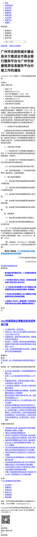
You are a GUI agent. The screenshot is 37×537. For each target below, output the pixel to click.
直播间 (7, 22)
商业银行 (4, 266)
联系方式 (8, 492)
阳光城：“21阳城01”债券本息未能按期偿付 (20, 341)
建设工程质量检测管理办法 (15, 433)
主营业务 (8, 490)
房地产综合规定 (15, 46)
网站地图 (8, 497)
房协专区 (8, 8)
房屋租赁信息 (12, 266)
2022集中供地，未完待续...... (15, 329)
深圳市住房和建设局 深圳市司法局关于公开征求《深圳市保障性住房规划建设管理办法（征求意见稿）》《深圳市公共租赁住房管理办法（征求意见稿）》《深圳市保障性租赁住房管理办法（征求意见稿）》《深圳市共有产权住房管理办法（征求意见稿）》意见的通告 (20, 412)
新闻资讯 (8, 10)
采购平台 (8, 20)
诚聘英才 (8, 487)
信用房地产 (9, 5)
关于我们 (8, 485)
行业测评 (8, 18)
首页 (6, 3)
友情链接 (8, 495)
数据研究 (8, 13)
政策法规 (8, 15)
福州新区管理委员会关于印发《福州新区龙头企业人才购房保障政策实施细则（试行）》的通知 (20, 442)
